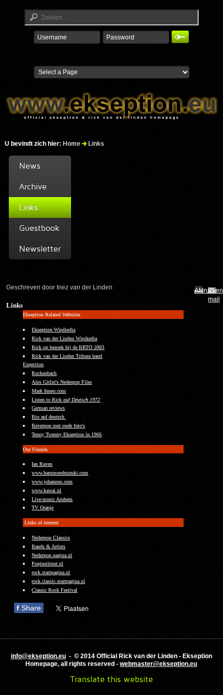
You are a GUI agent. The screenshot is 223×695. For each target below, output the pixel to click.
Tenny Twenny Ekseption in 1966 (67, 434)
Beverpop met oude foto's (58, 425)
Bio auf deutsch (49, 417)
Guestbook (39, 228)
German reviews (48, 408)
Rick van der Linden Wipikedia (64, 338)
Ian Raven (42, 464)
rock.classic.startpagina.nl (58, 581)
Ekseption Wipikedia (53, 329)
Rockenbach (44, 373)
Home (71, 143)
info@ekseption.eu (38, 656)
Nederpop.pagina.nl (52, 555)
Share (29, 608)
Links (28, 207)
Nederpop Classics (51, 537)
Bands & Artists (48, 546)
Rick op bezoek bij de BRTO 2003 (68, 347)
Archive (33, 186)
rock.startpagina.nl (51, 572)
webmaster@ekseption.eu (158, 664)
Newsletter (40, 249)
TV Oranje (42, 507)
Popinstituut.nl (47, 563)
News (29, 166)
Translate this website (111, 679)
